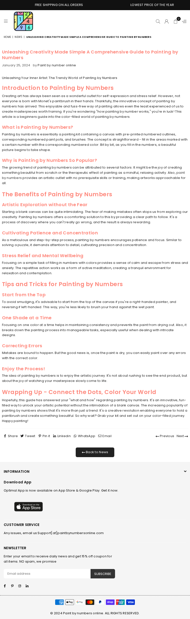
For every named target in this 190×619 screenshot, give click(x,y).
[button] (175, 21)
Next (181, 436)
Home (7, 37)
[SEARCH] (158, 21)
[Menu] (5, 21)
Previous (166, 436)
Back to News (96, 452)
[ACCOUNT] (166, 21)
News (18, 37)
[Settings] (183, 21)
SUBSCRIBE (102, 573)
